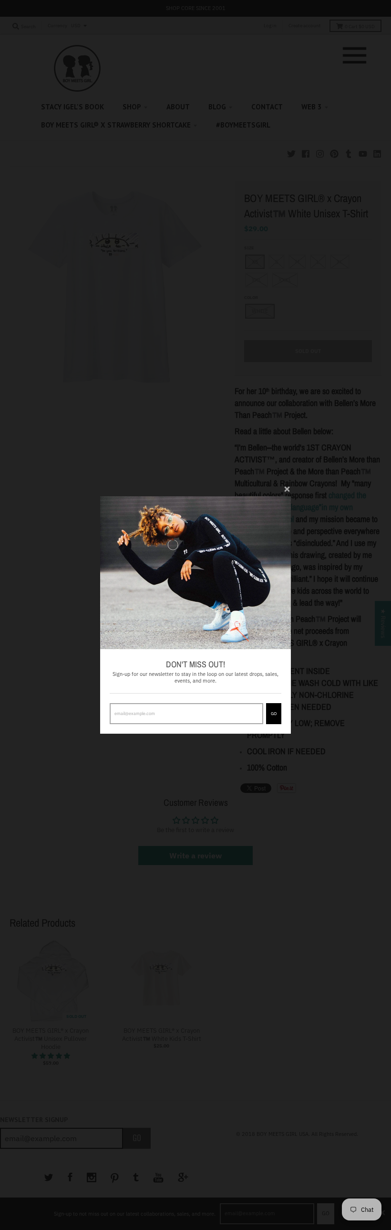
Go (274, 713)
